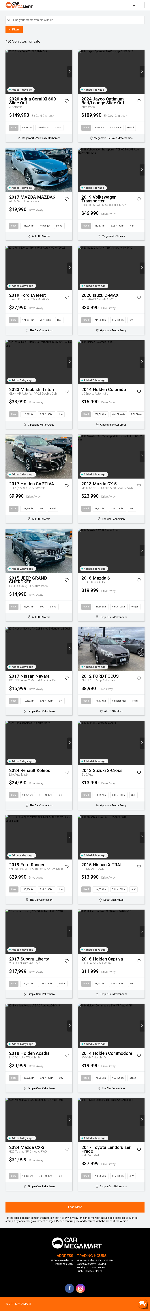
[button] (142, 1303)
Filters (16, 29)
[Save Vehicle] (67, 101)
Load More (75, 1207)
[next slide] (69, 71)
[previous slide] (7, 71)
